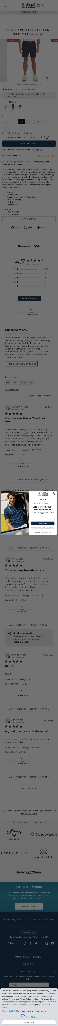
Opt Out (12, 1011)
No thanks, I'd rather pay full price (43, 532)
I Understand (29, 1022)
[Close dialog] (54, 493)
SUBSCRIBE (43, 524)
